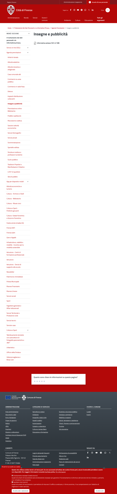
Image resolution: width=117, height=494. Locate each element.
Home (9, 28)
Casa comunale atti (14, 74)
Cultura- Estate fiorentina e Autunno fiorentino (15, 216)
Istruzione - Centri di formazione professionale (15, 253)
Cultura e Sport (12, 330)
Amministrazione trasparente (73, 2)
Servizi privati (12, 138)
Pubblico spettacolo (14, 116)
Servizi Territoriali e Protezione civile (13, 314)
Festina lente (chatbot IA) (15, 223)
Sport (8, 301)
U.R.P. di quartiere (14, 172)
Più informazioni (61, 472)
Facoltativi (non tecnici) (20, 482)
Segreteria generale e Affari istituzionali (14, 307)
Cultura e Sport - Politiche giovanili (13, 209)
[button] (107, 10)
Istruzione (10, 259)
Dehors (10, 91)
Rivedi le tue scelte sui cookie (11, 467)
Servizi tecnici (11, 320)
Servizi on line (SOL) (13, 47)
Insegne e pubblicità (15, 103)
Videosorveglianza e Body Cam (13, 358)
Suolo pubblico (13, 159)
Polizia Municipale (13, 281)
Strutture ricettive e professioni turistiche (15, 153)
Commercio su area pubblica (14, 80)
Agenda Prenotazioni (57, 28)
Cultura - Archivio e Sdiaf (15, 194)
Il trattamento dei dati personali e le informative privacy (14, 40)
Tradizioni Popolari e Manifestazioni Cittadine (16, 165)
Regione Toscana (11, 2)
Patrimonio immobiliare (15, 276)
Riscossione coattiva (15, 120)
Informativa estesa (44, 43)
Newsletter (10, 272)
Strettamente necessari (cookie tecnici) (25, 475)
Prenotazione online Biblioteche (15, 109)
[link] (98, 2)
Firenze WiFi (11, 228)
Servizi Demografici (14, 133)
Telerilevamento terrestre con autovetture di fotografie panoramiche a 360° (15, 339)
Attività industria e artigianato (14, 68)
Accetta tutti (100, 491)
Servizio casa (11, 325)
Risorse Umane (12, 291)
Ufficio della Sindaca (14, 352)
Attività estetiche (13, 62)
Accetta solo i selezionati (20, 491)
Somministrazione (14, 142)
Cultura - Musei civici (14, 203)
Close (104, 468)
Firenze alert (11, 232)
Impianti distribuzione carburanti (15, 97)
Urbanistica (10, 347)
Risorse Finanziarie (13, 286)
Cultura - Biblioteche (14, 198)
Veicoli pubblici (13, 176)
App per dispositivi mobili (15, 181)
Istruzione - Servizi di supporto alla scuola (14, 265)
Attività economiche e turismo (14, 187)
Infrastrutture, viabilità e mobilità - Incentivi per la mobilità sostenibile (15, 245)
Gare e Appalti (11, 237)
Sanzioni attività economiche (13, 126)
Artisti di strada (13, 57)
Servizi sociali (11, 296)
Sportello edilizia (13, 147)
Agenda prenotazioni (14, 52)
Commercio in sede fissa (16, 86)
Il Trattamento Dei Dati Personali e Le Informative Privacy (31, 28)
